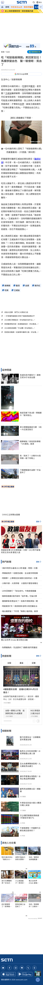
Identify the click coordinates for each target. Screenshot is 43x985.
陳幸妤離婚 (28, 7)
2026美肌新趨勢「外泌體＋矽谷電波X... (19, 328)
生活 (37, 7)
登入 (40, 2)
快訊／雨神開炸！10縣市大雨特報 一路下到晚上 (34, 905)
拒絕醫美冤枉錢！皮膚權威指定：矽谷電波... (20, 324)
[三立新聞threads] (34, 968)
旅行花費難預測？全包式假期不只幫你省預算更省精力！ (7, 882)
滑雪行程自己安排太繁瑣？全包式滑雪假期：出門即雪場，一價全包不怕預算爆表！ (20, 858)
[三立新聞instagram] (16, 968)
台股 (9, 662)
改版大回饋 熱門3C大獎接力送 (16, 312)
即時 (7, 7)
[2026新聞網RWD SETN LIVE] (2, 2)
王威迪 (8, 93)
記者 (34, 662)
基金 (21, 662)
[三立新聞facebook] (9, 968)
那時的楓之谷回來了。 (20, 905)
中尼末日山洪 (16, 7)
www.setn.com (21, 979)
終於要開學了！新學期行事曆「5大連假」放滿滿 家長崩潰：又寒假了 (7, 905)
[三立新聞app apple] (8, 974)
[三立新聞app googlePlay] (25, 974)
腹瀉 (32, 86)
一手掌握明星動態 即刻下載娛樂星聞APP (19, 316)
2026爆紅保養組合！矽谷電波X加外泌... (19, 320)
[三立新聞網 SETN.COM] (2, 7)
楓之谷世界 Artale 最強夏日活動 (34, 882)
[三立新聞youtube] (3, 968)
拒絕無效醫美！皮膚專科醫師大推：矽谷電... (20, 332)
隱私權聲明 (5, 979)
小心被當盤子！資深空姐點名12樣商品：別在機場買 (20, 882)
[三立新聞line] (22, 968)
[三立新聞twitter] (28, 968)
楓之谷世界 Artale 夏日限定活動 (14, 640)
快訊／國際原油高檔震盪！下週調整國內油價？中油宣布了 (34, 858)
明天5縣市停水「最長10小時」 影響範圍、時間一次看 (7, 858)
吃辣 (24, 86)
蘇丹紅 (25, 89)
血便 (22, 103)
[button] (34, 2)
